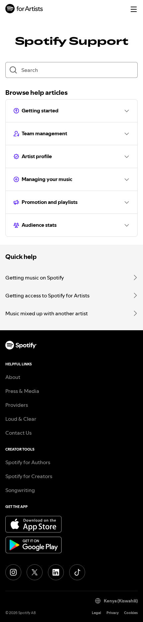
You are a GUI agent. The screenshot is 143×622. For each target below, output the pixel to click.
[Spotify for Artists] (24, 9)
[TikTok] (77, 572)
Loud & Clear (20, 418)
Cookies (131, 612)
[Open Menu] (134, 9)
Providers (16, 404)
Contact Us (18, 432)
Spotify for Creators (28, 476)
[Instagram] (13, 572)
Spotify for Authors (27, 462)
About (12, 377)
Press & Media (22, 391)
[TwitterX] (35, 572)
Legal (96, 612)
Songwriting (20, 490)
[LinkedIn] (56, 572)
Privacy (112, 612)
